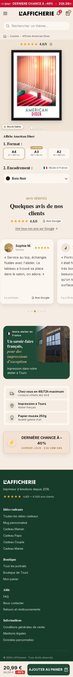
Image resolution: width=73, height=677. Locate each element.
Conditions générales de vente (24, 627)
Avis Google (51, 44)
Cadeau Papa (12, 535)
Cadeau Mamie (13, 548)
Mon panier (10, 579)
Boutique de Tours (15, 572)
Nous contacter (13, 603)
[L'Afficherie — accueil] (36, 13)
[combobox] (36, 25)
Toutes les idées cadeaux (20, 516)
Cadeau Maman (13, 529)
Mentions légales (14, 633)
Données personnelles (18, 640)
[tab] (28, 311)
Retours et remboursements (21, 609)
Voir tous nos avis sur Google (34, 228)
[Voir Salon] (41, 128)
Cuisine (14, 36)
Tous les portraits (14, 566)
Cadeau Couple (13, 542)
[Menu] (5, 13)
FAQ (6, 596)
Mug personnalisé (15, 522)
